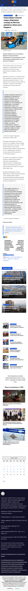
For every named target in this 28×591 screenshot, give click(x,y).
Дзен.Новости (20, 15)
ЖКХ (12, 257)
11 (7, 469)
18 (7, 471)
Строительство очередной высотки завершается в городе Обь (12, 279)
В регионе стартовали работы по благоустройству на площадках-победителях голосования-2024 (19, 246)
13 (14, 469)
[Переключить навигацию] (14, 5)
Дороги (8, 257)
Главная (3, 8)
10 (4, 469)
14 (17, 469)
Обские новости (13, 324)
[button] (26, 5)
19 (10, 471)
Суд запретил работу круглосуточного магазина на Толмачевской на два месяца (17, 360)
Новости (11, 340)
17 (4, 471)
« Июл (3, 481)
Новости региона (6, 290)
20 (14, 471)
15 (20, 469)
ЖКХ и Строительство (19, 8)
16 (24, 469)
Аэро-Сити (7, 30)
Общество (10, 258)
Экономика (9, 8)
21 (17, 471)
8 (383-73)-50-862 (16, 520)
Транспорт (16, 258)
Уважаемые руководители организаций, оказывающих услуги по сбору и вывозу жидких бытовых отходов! (9, 245)
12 (10, 469)
